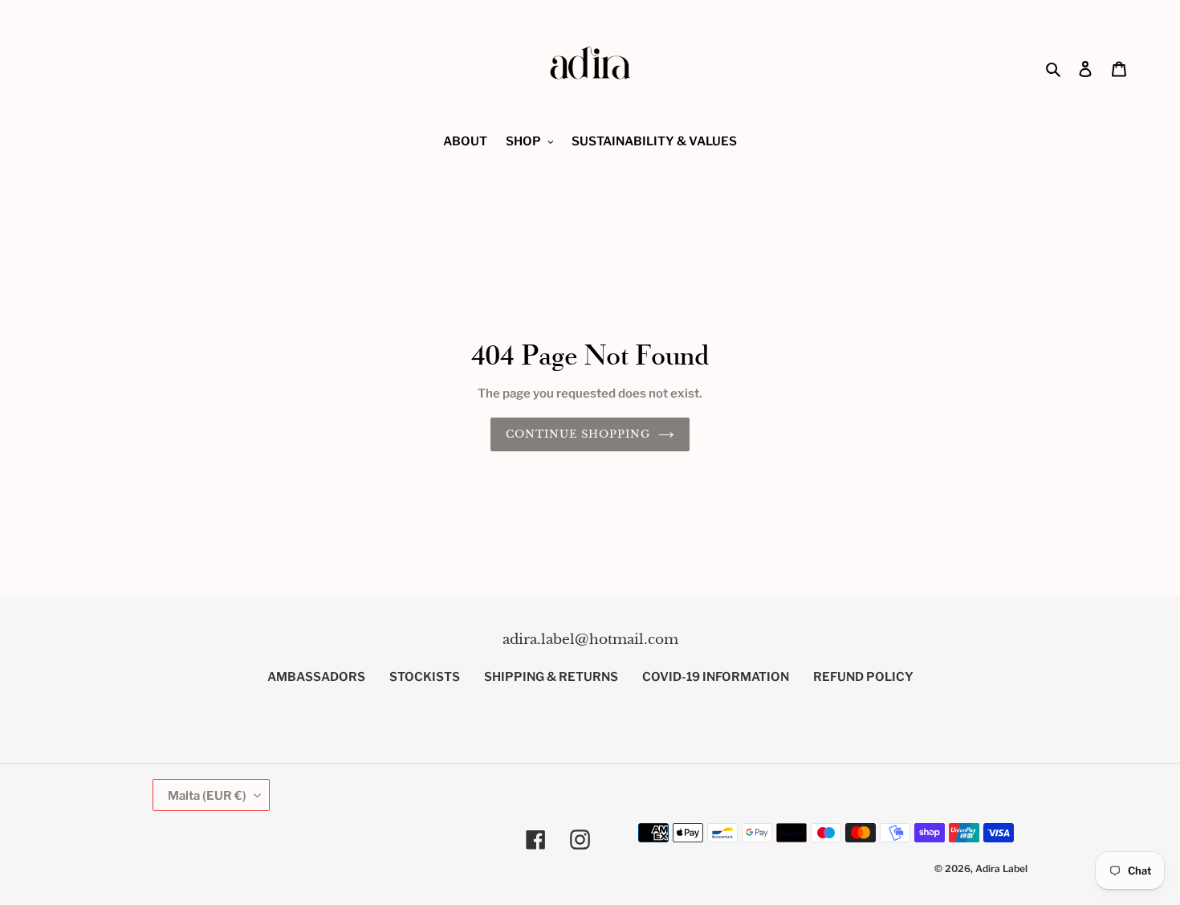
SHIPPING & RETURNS (551, 677)
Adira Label (1001, 868)
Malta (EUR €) (207, 795)
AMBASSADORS (316, 677)
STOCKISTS (424, 677)
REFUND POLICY (863, 677)
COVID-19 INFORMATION (715, 677)
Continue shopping (578, 434)
